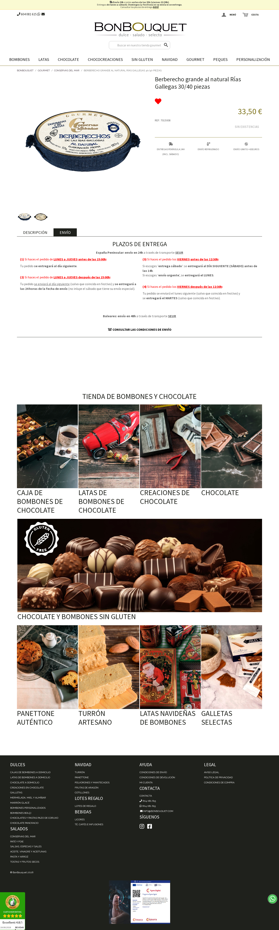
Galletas (16, 792)
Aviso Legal (211, 772)
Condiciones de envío (153, 772)
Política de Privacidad (218, 777)
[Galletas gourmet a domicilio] (231, 667)
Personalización (253, 59)
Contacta (146, 795)
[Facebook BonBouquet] (142, 826)
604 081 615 (28, 14)
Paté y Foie (16, 841)
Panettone (82, 777)
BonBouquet (25, 70)
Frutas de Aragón (86, 787)
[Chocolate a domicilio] (231, 446)
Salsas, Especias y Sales (25, 846)
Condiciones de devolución (157, 777)
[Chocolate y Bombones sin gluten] (139, 565)
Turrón (80, 772)
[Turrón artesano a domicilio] (108, 667)
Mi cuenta (146, 782)
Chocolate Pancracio (24, 823)
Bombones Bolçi (20, 813)
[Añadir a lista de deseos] (208, 101)
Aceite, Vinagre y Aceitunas (28, 851)
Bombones (19, 59)
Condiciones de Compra (219, 782)
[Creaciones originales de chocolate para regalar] (170, 446)
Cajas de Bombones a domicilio (30, 772)
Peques (220, 59)
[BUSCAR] (166, 45)
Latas (43, 59)
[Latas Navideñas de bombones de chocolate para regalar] (170, 667)
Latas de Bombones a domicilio (30, 777)
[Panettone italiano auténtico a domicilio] (47, 667)
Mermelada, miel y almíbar (28, 797)
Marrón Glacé (19, 802)
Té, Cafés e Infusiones (89, 824)
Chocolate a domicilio (24, 782)
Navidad (170, 59)
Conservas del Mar (66, 70)
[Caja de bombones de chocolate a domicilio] (47, 446)
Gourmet (195, 59)
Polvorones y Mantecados (92, 782)
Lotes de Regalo (85, 806)
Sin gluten (142, 59)
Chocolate (68, 59)
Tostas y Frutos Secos (24, 861)
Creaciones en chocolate (27, 787)
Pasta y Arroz (19, 856)
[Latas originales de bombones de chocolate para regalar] (108, 446)
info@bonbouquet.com (158, 811)
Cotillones (82, 792)
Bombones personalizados (28, 807)
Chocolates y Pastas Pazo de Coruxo (34, 817)
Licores (80, 819)
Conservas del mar (23, 836)
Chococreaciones (105, 59)
